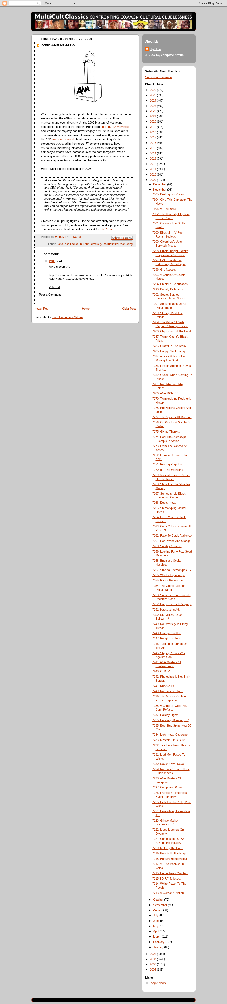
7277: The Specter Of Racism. (172, 417)
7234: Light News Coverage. (170, 734)
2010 (153, 174)
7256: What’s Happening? (168, 575)
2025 (153, 95)
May (156, 926)
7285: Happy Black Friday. (169, 351)
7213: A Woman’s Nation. (168, 893)
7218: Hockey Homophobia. (170, 858)
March (157, 936)
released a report (63, 139)
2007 (153, 959)
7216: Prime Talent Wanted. (170, 873)
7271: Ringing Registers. (168, 464)
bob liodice (71, 244)
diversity (96, 244)
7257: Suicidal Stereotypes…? (171, 570)
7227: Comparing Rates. (167, 787)
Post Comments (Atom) (67, 317)
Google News (157, 983)
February (159, 942)
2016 (153, 142)
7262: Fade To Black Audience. (172, 535)
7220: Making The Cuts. (167, 848)
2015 (153, 148)
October (158, 899)
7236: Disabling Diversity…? (170, 720)
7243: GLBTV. (161, 671)
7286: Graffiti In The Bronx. (169, 346)
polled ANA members (115, 126)
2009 (153, 180)
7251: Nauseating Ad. (166, 609)
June (156, 920)
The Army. (106, 229)
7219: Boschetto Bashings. (169, 853)
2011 (153, 169)
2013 (153, 158)
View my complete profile (166, 55)
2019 (153, 127)
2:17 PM (54, 287)
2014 (153, 153)
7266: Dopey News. (164, 502)
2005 (153, 969)
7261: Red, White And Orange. (171, 541)
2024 (153, 100)
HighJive (155, 49)
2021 (153, 116)
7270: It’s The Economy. (168, 469)
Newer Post (41, 308)
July (156, 915)
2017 (153, 137)
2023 (153, 106)
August (158, 910)
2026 (153, 90)
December (160, 184)
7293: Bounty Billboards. (168, 289)
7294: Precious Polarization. (170, 284)
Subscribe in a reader (158, 77)
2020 (153, 121)
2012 (153, 164)
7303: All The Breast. (165, 208)
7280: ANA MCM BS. (165, 393)
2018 (153, 132)
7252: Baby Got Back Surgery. (172, 604)
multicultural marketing (118, 244)
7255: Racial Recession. (168, 580)
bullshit (84, 244)
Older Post (129, 308)
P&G (52, 261)
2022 (153, 111)
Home (86, 308)
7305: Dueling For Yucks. (168, 194)
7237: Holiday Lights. (165, 715)
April (156, 931)
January (158, 947)
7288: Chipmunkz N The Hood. (172, 331)
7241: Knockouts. (163, 686)
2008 (153, 954)
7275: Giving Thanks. (166, 431)
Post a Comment (50, 294)
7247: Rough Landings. (167, 638)
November (160, 189)
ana (60, 244)
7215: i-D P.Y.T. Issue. (166, 878)
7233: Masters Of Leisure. (169, 740)
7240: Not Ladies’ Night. (167, 691)
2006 (153, 964)
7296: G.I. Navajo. (164, 269)
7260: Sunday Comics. (167, 546)
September (160, 905)
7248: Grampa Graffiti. (166, 633)
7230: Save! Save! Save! (168, 764)
